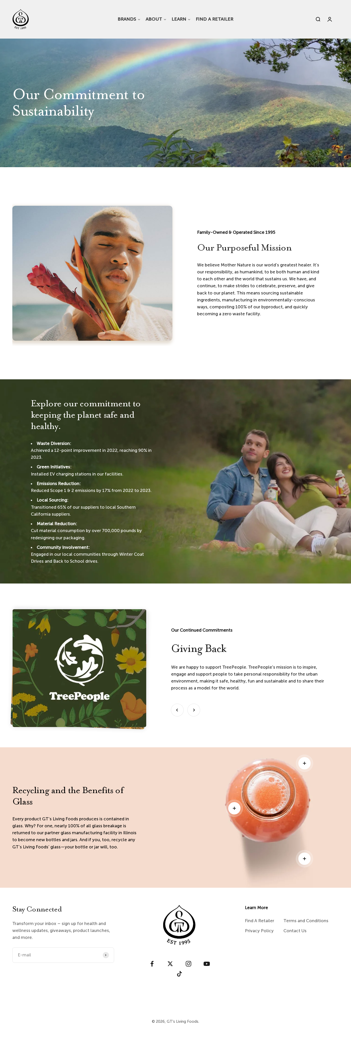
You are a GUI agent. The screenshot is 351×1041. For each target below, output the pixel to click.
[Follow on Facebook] (152, 963)
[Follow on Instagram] (188, 963)
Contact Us (295, 930)
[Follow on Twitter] (170, 963)
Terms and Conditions (305, 920)
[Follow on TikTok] (179, 973)
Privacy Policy (259, 930)
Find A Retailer (259, 920)
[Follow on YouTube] (206, 963)
